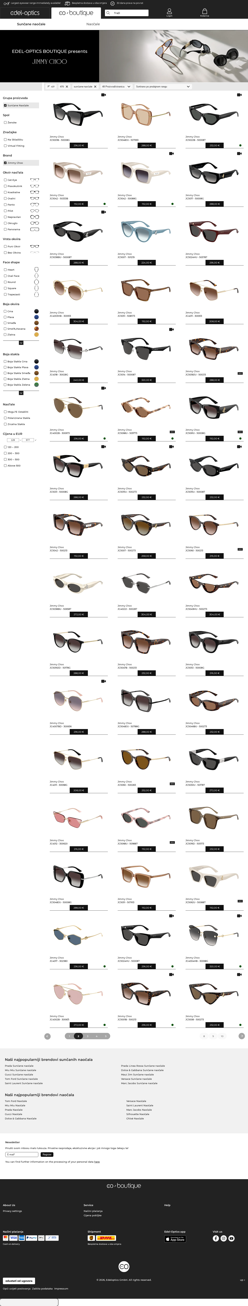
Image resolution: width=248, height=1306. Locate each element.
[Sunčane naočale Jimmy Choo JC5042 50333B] (78, 171)
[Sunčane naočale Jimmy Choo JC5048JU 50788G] (146, 699)
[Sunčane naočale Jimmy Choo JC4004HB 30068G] (214, 933)
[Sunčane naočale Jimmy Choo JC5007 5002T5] (146, 523)
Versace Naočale (136, 1101)
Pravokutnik (15, 186)
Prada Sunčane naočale (19, 1065)
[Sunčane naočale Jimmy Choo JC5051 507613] (146, 875)
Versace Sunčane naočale (136, 1078)
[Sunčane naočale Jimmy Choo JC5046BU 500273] (214, 699)
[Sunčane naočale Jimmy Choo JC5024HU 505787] (214, 230)
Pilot (10, 210)
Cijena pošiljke (92, 1215)
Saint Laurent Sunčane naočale (24, 1083)
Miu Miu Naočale (15, 1105)
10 (222, 1036)
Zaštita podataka (42, 1288)
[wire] (52, 1238)
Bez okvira (14, 252)
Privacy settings (12, 1211)
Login (169, 16)
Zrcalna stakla (16, 424)
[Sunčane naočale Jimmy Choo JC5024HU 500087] (146, 933)
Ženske (12, 122)
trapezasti (14, 294)
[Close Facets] (21, 86)
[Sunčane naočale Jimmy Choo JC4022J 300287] (146, 582)
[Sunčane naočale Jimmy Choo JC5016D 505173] (214, 816)
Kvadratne (14, 192)
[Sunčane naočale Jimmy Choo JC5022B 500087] (214, 112)
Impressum (61, 1288)
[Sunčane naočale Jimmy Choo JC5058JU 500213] (214, 347)
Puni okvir (14, 246)
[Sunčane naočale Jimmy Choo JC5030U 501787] (214, 757)
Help (167, 1205)
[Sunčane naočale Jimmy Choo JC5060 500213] (214, 523)
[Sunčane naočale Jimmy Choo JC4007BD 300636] (78, 699)
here (97, 1161)
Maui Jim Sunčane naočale (137, 1074)
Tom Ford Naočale (16, 1101)
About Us (9, 1205)
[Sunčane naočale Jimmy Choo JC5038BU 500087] (78, 230)
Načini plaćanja (93, 1211)
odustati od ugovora (18, 1281)
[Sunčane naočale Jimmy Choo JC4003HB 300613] (78, 288)
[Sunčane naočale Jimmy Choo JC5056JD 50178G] (78, 640)
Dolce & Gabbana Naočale (20, 1118)
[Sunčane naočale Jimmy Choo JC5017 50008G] (214, 171)
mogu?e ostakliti (18, 411)
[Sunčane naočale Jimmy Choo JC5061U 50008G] (214, 406)
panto (11, 204)
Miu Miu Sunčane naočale (20, 1070)
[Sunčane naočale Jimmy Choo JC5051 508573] (146, 288)
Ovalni (11, 198)
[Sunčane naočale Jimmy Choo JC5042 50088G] (146, 171)
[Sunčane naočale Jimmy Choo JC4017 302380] (78, 933)
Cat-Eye (12, 179)
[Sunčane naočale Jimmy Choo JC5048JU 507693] (146, 112)
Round (12, 282)
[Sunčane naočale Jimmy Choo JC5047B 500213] (146, 640)
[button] (25, 13)
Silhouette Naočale (137, 1114)
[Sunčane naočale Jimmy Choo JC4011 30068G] (78, 757)
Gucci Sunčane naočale (19, 1074)
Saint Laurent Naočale (139, 1105)
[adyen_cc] (5, 1238)
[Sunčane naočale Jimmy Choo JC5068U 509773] (146, 406)
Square (12, 288)
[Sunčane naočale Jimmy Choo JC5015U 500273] (146, 464)
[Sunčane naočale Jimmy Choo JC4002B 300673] (78, 406)
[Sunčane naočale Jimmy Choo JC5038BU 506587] (78, 582)
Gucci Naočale (13, 1114)
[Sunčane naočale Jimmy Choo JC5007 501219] (146, 230)
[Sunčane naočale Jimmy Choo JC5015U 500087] (214, 464)
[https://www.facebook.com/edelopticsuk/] (216, 1239)
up (242, 1279)
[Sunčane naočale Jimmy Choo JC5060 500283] (146, 757)
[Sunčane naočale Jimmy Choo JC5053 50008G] (214, 640)
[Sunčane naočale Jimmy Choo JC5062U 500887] (214, 875)
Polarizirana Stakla (19, 417)
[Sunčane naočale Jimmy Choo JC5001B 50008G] (78, 112)
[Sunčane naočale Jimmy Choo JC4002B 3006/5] (78, 992)
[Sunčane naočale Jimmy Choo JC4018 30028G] (78, 347)
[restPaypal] (31, 1238)
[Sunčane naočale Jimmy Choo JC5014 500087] (146, 347)
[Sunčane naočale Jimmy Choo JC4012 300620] (78, 816)
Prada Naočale (14, 1109)
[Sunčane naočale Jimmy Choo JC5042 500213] (78, 523)
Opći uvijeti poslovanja (17, 1288)
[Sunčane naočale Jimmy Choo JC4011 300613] (214, 288)
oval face (13, 275)
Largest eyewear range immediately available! (36, 3)
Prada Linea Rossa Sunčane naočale (143, 1065)
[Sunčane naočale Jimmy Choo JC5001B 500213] (146, 992)
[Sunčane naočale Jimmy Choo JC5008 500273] (214, 992)
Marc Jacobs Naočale (139, 1109)
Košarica (204, 16)
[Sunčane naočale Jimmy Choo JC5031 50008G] (78, 464)
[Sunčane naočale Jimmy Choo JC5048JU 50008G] (78, 875)
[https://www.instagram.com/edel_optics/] (224, 1239)
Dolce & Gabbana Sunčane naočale (142, 1070)
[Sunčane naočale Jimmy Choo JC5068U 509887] (146, 816)
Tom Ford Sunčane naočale (21, 1078)
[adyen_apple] (41, 1238)
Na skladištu (15, 139)
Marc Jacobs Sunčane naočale (139, 1083)
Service (88, 1205)
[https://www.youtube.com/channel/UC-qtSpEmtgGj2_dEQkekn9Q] (231, 1239)
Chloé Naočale (135, 1118)
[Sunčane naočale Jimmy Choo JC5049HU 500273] (214, 582)
